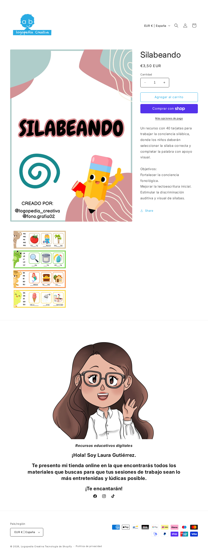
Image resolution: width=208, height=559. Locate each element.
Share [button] (149, 210)
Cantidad (146, 74)
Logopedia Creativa (32, 546)
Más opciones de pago (169, 118)
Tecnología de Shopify (58, 546)
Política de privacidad (89, 546)
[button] (176, 25)
